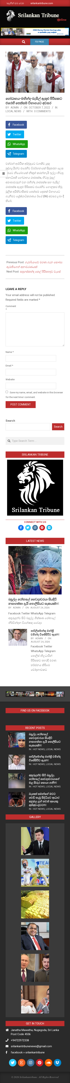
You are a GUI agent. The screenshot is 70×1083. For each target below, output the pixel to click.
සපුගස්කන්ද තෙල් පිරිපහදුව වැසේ (40, 271)
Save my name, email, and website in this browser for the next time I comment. (34, 394)
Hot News (39, 749)
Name (10, 352)
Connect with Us (35, 522)
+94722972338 (20, 1040)
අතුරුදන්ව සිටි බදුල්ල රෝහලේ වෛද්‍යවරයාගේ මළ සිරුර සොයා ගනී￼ (44, 779)
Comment (10, 308)
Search (10, 420)
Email (9, 365)
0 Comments (42, 111)
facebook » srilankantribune (28, 1052)
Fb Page (39, 41)
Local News (13, 111)
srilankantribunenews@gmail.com (31, 1046)
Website (10, 379)
